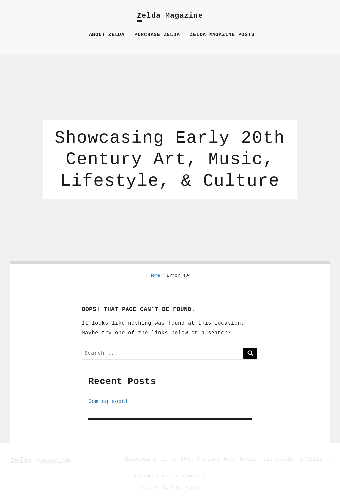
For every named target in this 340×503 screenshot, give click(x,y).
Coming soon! (108, 401)
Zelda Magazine (170, 16)
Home (154, 275)
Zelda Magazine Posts (222, 35)
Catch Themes (185, 487)
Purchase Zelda (157, 35)
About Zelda (107, 35)
